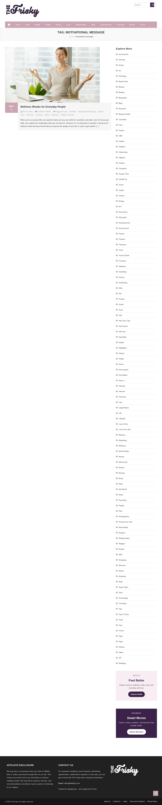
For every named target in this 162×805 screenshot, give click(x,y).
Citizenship (123, 152)
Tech (121, 593)
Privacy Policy (152, 801)
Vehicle (121, 647)
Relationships (81, 25)
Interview (122, 397)
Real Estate (123, 527)
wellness (55, 115)
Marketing (123, 440)
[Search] (152, 5)
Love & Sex (123, 424)
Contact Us (116, 801)
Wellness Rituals (67, 115)
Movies (59, 25)
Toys (120, 625)
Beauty (121, 87)
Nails (121, 484)
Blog (120, 103)
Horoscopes (123, 370)
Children (122, 147)
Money (121, 457)
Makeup (122, 435)
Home (18, 25)
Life (120, 413)
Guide (121, 304)
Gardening (123, 283)
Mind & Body (124, 451)
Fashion (122, 239)
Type (121, 636)
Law (120, 402)
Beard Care (123, 81)
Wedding (122, 663)
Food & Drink (124, 255)
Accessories (123, 54)
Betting (121, 92)
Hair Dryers (123, 326)
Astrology (122, 76)
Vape (121, 641)
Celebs (48, 25)
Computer (123, 168)
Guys (121, 310)
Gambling (122, 272)
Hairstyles (123, 337)
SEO (120, 554)
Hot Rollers (123, 375)
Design (121, 201)
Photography (124, 516)
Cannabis (122, 119)
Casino (121, 130)
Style (93, 25)
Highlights (123, 348)
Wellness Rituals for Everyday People (43, 106)
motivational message (87, 112)
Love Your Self (124, 429)
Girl (120, 293)
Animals (122, 60)
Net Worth (123, 489)
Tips (120, 609)
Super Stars (123, 587)
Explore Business (136, 732)
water (47, 115)
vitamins (39, 115)
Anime (121, 65)
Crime (121, 185)
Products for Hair (125, 522)
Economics (123, 212)
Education (123, 217)
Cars (121, 125)
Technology (123, 598)
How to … (123, 380)
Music (121, 478)
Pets (120, 511)
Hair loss (122, 332)
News (27, 25)
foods (64, 112)
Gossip (121, 299)
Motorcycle (123, 462)
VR (120, 658)
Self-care (30, 115)
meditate (72, 112)
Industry (122, 386)
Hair (120, 315)
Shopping (122, 560)
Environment (124, 228)
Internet (122, 391)
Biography (123, 98)
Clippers (122, 158)
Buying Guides (124, 114)
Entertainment (106, 25)
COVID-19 (123, 179)
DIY (120, 206)
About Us (107, 801)
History (121, 353)
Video (121, 652)
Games (122, 277)
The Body (122, 603)
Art (120, 71)
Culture (122, 196)
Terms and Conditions (137, 801)
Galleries (122, 266)
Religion (122, 544)
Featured (122, 245)
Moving (122, 473)
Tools (121, 620)
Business (122, 109)
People (121, 506)
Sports (121, 571)
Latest (125, 801)
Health (37, 25)
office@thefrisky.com (72, 783)
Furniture (122, 261)
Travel (142, 25)
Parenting (120, 25)
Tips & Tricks (124, 614)
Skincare (122, 565)
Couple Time (124, 174)
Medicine (122, 446)
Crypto (121, 190)
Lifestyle (122, 419)
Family (121, 234)
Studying (122, 576)
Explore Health (136, 694)
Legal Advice (124, 408)
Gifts (120, 288)
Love (68, 25)
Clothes (122, 163)
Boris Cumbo (28, 112)
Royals (132, 25)
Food (121, 250)
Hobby (121, 359)
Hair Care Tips (124, 321)
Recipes (122, 533)
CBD (120, 136)
